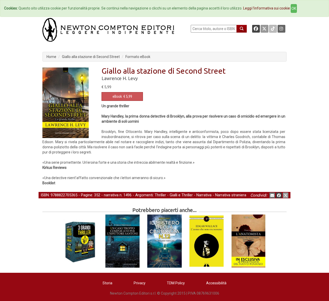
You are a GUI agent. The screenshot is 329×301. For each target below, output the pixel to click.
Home (51, 57)
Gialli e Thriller (181, 195)
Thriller (160, 195)
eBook (117, 96)
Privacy (139, 283)
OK (293, 8)
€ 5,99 (122, 96)
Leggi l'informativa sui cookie (266, 8)
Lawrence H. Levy (120, 78)
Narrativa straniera (230, 195)
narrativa (111, 195)
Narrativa (204, 195)
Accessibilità (216, 283)
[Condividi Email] (272, 195)
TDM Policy (176, 283)
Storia (107, 283)
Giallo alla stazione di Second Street (91, 57)
